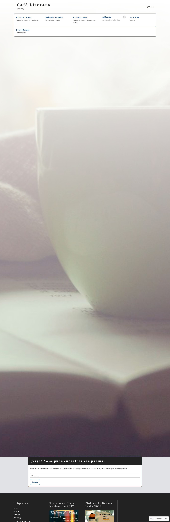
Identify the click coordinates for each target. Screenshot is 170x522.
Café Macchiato (84, 19)
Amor (16, 511)
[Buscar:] (85, 475)
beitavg (17, 517)
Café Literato (34, 5)
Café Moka (111, 18)
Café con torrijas (27, 18)
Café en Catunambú (54, 18)
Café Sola (134, 18)
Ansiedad (17, 514)
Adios (16, 508)
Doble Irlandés (22, 31)
